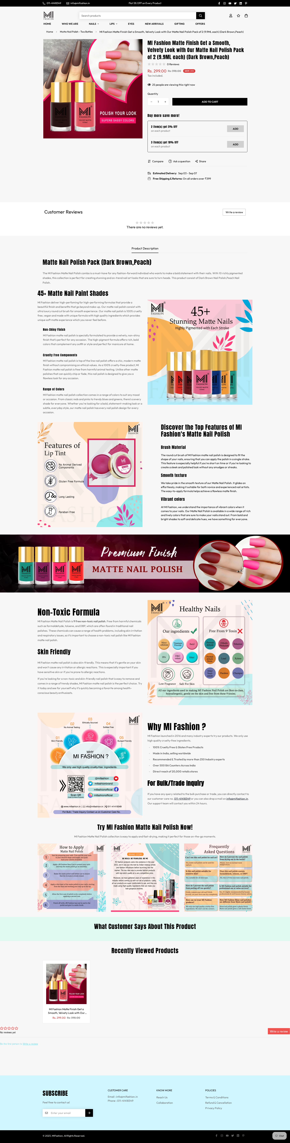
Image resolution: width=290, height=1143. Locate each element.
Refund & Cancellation (218, 1102)
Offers (200, 23)
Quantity (153, 93)
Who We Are (70, 23)
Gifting (179, 23)
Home (47, 23)
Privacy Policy (213, 1108)
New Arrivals (154, 23)
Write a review (234, 212)
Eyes (131, 23)
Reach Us (161, 1097)
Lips (112, 23)
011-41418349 (182, 798)
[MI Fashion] (48, 15)
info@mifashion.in (237, 798)
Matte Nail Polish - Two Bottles (76, 31)
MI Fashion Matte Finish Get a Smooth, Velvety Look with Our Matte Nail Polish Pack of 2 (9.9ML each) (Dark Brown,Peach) (66, 1011)
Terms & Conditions (216, 1097)
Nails (92, 23)
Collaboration (164, 1102)
